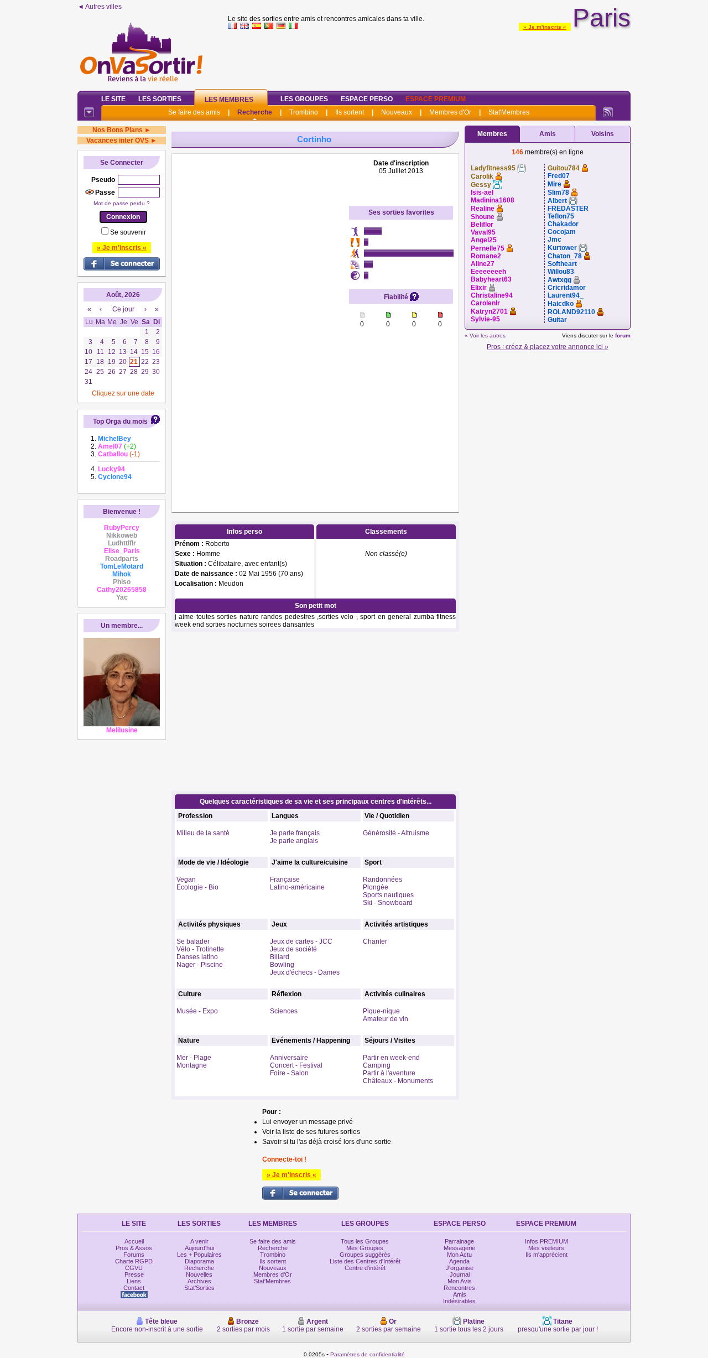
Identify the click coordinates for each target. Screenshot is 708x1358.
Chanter (375, 941)
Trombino (303, 112)
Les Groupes (304, 99)
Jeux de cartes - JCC (301, 941)
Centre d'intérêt (365, 1268)
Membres (492, 134)
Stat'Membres (508, 112)
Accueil (134, 1241)
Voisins (602, 134)
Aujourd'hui (199, 1248)
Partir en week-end (391, 1058)
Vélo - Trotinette (200, 949)
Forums (133, 1254)
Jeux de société (293, 949)
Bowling (282, 965)
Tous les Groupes (365, 1241)
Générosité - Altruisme (396, 833)
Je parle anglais (294, 841)
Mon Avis (459, 1281)
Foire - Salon (289, 1073)
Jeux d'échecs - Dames (305, 972)
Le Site (113, 99)
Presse (134, 1274)
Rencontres (459, 1287)
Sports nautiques (388, 895)
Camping (377, 1065)
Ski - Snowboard (388, 903)
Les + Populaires (199, 1254)
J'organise (459, 1268)
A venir (199, 1241)
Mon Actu (459, 1254)
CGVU (134, 1268)
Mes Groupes (364, 1248)
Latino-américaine (297, 887)
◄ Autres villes (99, 7)
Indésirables (459, 1301)
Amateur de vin (385, 1019)
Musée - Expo (197, 1011)
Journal (460, 1274)
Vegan (186, 879)
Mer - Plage (193, 1058)
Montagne (191, 1065)
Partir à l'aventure (389, 1073)
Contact (133, 1287)
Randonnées (382, 879)
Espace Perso (367, 99)
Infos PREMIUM (546, 1241)
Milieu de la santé (203, 833)
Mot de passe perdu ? (121, 203)
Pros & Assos (134, 1248)
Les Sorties (159, 99)
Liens (134, 1281)
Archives (199, 1281)
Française (285, 879)
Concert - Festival (296, 1065)
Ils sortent (349, 112)
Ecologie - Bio (197, 887)
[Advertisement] (429, 57)
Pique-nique (381, 1011)
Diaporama (199, 1261)
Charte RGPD (134, 1261)
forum (623, 335)
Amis (547, 134)
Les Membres (229, 99)
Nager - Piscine (199, 965)
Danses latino (197, 957)
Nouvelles (199, 1274)
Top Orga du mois (120, 421)
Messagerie (459, 1248)
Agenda (459, 1261)
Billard (279, 957)
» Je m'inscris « (544, 27)
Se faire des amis (194, 112)
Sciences (284, 1011)
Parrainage (459, 1241)
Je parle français (295, 833)
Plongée (375, 887)
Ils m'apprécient (546, 1254)
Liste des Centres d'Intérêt (365, 1261)
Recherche (254, 112)
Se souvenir (128, 232)
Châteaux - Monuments (398, 1081)
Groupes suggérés (365, 1254)
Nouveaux (396, 112)
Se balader (193, 941)
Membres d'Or (450, 112)
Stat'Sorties (199, 1287)
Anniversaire (289, 1058)
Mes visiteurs (546, 1248)
